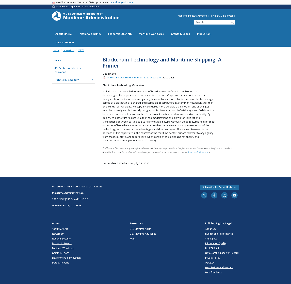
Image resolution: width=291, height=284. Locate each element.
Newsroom (58, 233)
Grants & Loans (180, 34)
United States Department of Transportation (77, 6)
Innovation (204, 34)
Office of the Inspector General (222, 252)
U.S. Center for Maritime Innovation (68, 70)
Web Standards (213, 272)
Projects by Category (66, 79)
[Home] (85, 17)
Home (56, 50)
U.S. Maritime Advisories (143, 233)
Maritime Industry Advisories (193, 15)
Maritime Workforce (151, 34)
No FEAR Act (212, 248)
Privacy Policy (212, 257)
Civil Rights (211, 238)
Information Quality (215, 243)
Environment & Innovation (66, 257)
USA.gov (209, 262)
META (81, 50)
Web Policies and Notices (219, 267)
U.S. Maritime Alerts (140, 228)
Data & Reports (64, 42)
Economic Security (62, 243)
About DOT (211, 228)
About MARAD (64, 34)
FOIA (132, 238)
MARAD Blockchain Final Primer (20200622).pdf (133, 77)
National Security (90, 34)
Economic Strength (120, 34)
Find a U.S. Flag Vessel (223, 15)
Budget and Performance (219, 233)
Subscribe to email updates (219, 187)
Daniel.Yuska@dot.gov (197, 152)
